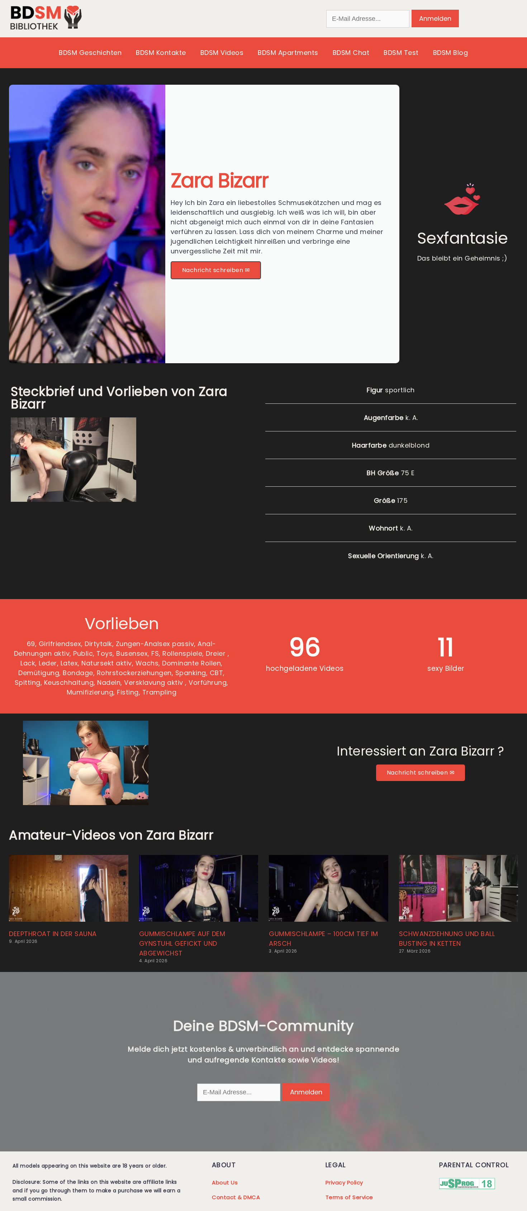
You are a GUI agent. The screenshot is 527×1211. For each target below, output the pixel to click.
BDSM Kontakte (161, 52)
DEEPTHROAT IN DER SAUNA (53, 933)
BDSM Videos (222, 52)
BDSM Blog (450, 52)
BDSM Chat (351, 52)
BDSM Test (401, 52)
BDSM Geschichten (90, 52)
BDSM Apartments (288, 52)
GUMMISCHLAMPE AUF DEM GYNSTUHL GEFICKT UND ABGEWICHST (182, 943)
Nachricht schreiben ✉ (216, 270)
